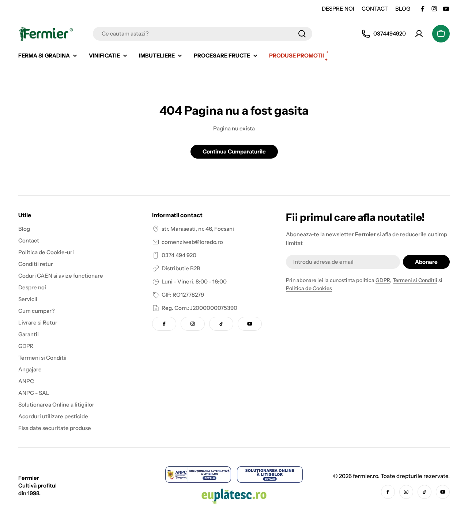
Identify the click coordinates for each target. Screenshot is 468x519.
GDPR (382, 280)
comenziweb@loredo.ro (192, 241)
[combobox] (202, 34)
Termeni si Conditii (415, 280)
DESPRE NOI (338, 8)
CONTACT (375, 8)
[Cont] (419, 33)
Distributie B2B (181, 268)
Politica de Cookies (309, 288)
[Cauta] (302, 33)
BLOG (402, 8)
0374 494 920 (179, 255)
